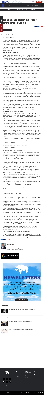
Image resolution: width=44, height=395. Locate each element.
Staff (26, 375)
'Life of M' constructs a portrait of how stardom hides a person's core (21, 329)
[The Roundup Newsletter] (22, 282)
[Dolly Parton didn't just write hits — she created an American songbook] (4, 311)
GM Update (1, 19)
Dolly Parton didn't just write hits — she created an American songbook (22, 309)
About (17, 371)
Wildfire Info (1, 28)
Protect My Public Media (37, 374)
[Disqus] (22, 353)
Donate (39, 1)
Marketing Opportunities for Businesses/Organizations (29, 372)
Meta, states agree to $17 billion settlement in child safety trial (20, 321)
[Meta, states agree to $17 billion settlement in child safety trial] (4, 323)
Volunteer (32, 1)
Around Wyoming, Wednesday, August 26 (8, 317)
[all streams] (42, 5)
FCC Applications (37, 371)
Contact (17, 374)
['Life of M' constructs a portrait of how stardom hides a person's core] (4, 331)
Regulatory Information (29, 377)
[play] (3, 5)
